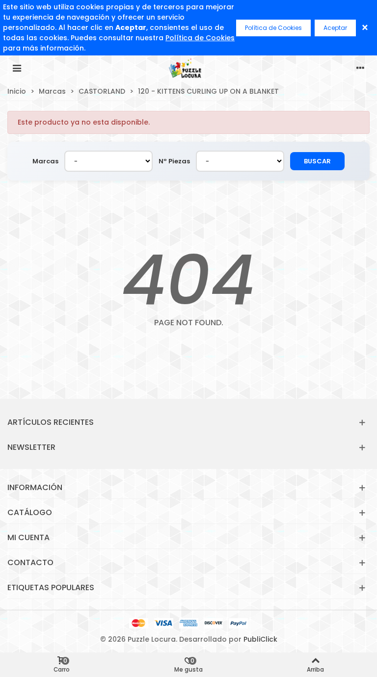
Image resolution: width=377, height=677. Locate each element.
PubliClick (260, 639)
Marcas (45, 161)
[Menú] (16, 67)
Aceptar (335, 28)
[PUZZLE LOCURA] (188, 67)
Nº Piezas (174, 161)
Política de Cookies (200, 38)
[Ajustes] (360, 67)
